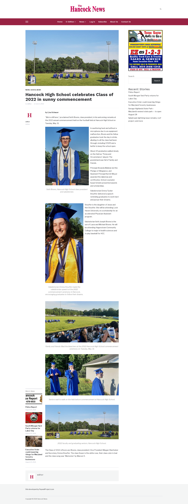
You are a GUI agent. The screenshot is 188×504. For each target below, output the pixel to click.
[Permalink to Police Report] (33, 398)
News (81, 22)
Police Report (31, 407)
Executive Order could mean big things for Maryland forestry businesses (33, 454)
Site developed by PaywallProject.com (39, 489)
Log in (92, 22)
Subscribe (102, 22)
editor (29, 104)
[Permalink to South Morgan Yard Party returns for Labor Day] (33, 417)
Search (131, 76)
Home (59, 22)
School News (36, 90)
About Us (114, 22)
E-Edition (70, 22)
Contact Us (126, 22)
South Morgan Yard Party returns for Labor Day (33, 428)
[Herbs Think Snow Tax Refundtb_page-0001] (145, 31)
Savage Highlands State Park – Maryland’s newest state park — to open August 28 (144, 112)
